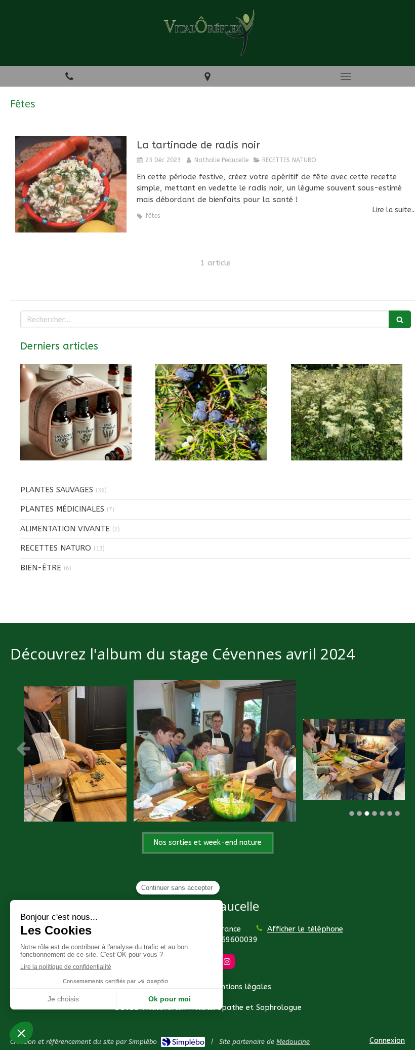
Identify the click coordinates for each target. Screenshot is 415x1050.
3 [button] (366, 813)
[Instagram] (227, 961)
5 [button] (382, 813)
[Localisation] (207, 76)
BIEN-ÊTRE (40, 567)
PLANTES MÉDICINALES (62, 509)
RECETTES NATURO (55, 548)
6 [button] (389, 813)
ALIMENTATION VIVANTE (65, 528)
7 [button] (397, 813)
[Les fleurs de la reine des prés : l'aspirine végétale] (346, 412)
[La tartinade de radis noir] (71, 184)
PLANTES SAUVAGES (56, 489)
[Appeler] (69, 76)
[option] (207, 748)
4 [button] (374, 813)
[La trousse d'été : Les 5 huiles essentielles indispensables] (76, 412)
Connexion (387, 1040)
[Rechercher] (400, 319)
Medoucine (293, 1041)
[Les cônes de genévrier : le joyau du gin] (211, 412)
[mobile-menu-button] (346, 76)
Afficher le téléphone (305, 929)
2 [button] (359, 813)
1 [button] (351, 813)
